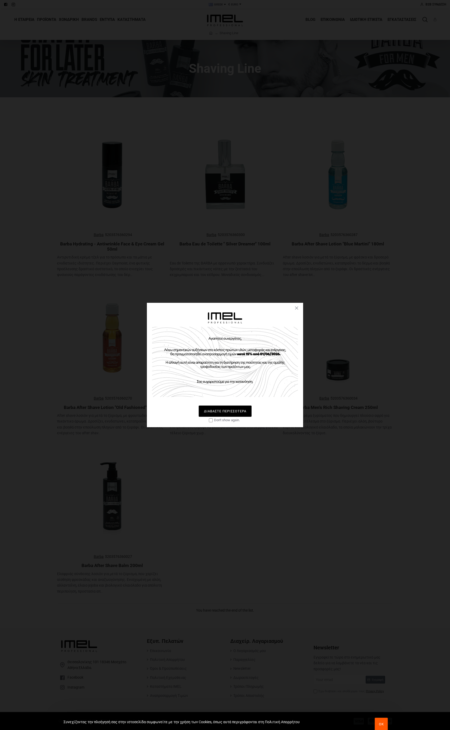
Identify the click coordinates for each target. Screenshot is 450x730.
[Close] (297, 308)
